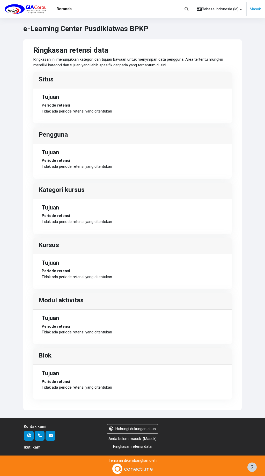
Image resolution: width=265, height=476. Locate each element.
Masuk (255, 9)
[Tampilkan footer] (252, 467)
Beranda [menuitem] (64, 8)
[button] (186, 9)
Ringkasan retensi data (132, 446)
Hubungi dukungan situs (135, 428)
